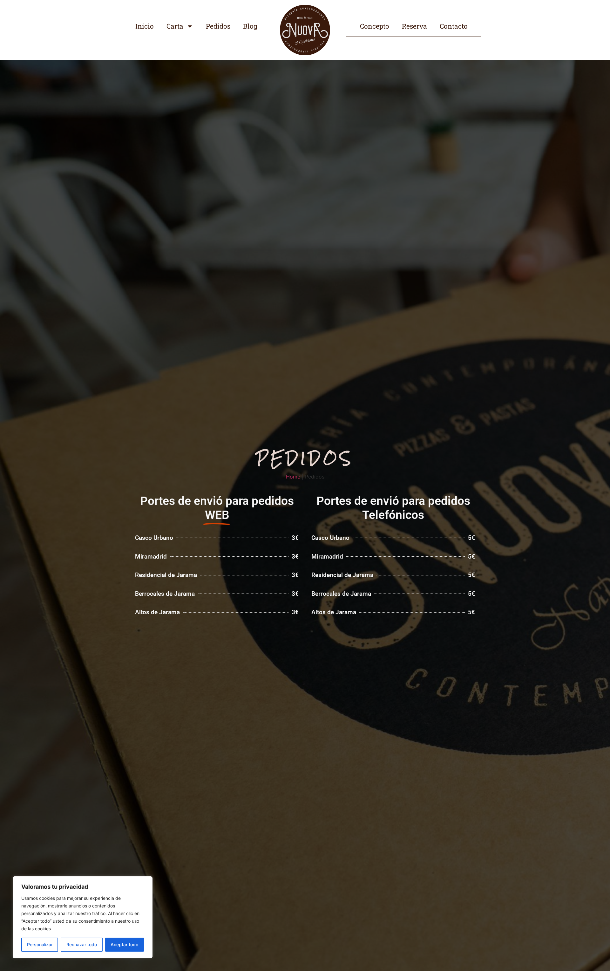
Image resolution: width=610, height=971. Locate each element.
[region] (82, 917)
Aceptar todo (124, 944)
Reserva (414, 26)
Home (293, 476)
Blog (250, 26)
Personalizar (40, 944)
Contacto (454, 26)
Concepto (374, 26)
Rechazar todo (81, 944)
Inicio (144, 26)
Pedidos (218, 26)
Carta (174, 26)
